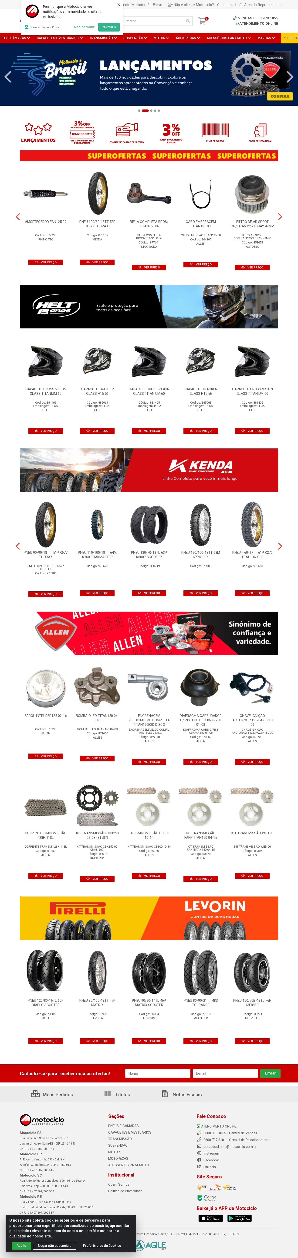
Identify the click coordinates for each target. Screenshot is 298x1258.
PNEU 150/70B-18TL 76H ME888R (252, 1002)
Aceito (21, 1245)
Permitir (109, 27)
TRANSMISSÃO (120, 1139)
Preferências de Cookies (102, 1245)
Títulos (122, 1094)
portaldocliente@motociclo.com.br (230, 1147)
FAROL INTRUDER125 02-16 (46, 716)
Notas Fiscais (187, 1094)
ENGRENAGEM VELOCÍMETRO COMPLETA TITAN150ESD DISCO (149, 720)
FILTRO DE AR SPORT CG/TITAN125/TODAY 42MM (252, 224)
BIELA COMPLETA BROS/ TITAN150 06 (149, 224)
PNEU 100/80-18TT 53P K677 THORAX (97, 224)
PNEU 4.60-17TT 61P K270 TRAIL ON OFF (252, 554)
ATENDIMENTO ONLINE (258, 23)
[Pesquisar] (188, 21)
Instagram (211, 1153)
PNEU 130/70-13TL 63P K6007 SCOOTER (149, 554)
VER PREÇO (48, 262)
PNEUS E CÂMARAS (123, 1126)
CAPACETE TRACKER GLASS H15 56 (97, 391)
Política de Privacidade (125, 1191)
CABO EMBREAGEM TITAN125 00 (201, 224)
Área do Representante (263, 5)
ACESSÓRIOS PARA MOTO (128, 1165)
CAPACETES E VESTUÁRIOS (129, 1132)
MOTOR (114, 1152)
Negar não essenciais (54, 1245)
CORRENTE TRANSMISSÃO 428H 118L (45, 835)
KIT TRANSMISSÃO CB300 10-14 (149, 835)
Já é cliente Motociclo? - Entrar (137, 5)
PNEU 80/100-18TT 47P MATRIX (97, 1002)
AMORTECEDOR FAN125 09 (45, 222)
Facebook (211, 1160)
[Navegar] (7, 76)
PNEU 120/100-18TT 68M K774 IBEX (200, 554)
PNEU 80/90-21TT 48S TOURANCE (201, 1002)
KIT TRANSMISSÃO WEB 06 (252, 833)
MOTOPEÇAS (118, 1158)
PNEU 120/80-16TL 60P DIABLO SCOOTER (46, 1002)
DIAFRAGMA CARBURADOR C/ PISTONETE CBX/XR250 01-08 (201, 720)
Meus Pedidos (57, 1094)
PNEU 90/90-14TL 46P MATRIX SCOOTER (149, 1002)
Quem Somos (118, 1184)
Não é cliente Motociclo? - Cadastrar (203, 5)
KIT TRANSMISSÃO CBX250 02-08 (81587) (97, 835)
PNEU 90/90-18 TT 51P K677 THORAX (46, 554)
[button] (139, 110)
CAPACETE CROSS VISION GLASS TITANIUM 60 (45, 391)
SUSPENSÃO (118, 1145)
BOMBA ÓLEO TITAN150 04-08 (97, 718)
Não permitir (84, 27)
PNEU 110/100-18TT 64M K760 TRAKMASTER (97, 554)
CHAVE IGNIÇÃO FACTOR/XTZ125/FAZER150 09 (252, 720)
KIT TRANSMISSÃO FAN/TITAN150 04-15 (200, 835)
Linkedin (209, 1167)
